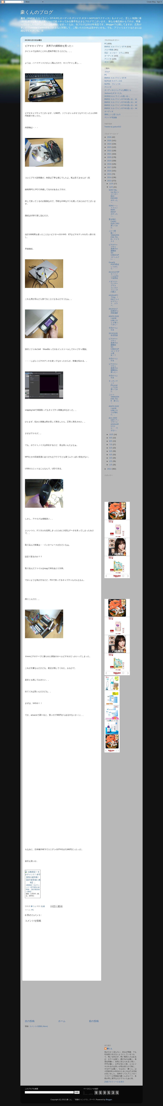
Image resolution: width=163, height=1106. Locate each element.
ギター (107, 62)
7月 (111, 445)
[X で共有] (56, 906)
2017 (109, 167)
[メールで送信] (51, 906)
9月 (111, 438)
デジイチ (108, 59)
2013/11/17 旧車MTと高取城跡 (114, 311)
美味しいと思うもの (112, 114)
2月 (111, 461)
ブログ (107, 72)
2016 (109, 171)
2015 (109, 174)
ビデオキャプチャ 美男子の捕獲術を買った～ (113, 368)
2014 (109, 177)
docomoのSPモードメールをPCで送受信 (114, 275)
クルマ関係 (108, 50)
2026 (109, 137)
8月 (111, 441)
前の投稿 (94, 1021)
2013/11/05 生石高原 (114, 334)
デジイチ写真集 (110, 117)
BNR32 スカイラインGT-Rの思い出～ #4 (120, 108)
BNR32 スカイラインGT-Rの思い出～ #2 (120, 102)
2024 (109, 144)
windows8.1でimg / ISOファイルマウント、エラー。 (114, 300)
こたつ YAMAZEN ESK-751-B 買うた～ (114, 399)
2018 (109, 164)
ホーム (61, 1021)
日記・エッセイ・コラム (114, 53)
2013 (109, 181)
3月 (111, 458)
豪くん (109, 1049)
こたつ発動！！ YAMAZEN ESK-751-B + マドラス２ (115, 236)
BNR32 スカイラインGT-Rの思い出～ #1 (120, 99)
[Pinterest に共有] (61, 906)
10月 (111, 434)
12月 (111, 184)
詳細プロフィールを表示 (114, 1082)
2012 (109, 469)
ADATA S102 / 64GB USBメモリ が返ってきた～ (114, 320)
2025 (109, 141)
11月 (111, 187)
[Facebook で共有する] (59, 906)
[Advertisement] (62, 1000)
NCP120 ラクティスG (113, 81)
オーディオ (108, 56)
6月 (111, 448)
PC (32, 910)
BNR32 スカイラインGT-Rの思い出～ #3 (120, 105)
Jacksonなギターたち (113, 93)
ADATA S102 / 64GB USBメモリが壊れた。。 (114, 410)
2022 (109, 151)
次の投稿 (30, 1021)
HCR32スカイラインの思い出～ (117, 96)
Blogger (109, 1100)
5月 (111, 451)
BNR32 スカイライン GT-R (115, 47)
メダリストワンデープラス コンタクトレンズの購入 (113, 287)
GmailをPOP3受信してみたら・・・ (114, 265)
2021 (109, 154)
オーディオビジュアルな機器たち (117, 90)
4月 (111, 455)
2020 (109, 157)
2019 (109, 161)
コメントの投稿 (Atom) (38, 1026)
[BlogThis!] (54, 906)
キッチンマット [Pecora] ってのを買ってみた (113, 386)
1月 (111, 465)
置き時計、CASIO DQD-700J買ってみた (114, 223)
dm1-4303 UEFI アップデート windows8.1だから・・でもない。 (114, 424)
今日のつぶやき (113, 329)
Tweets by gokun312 (112, 127)
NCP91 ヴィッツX (112, 84)
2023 (109, 147)
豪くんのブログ (36, 12)
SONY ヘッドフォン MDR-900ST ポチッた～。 (114, 211)
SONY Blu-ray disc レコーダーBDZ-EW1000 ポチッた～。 (114, 196)
